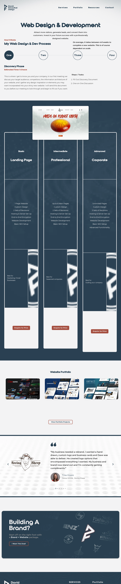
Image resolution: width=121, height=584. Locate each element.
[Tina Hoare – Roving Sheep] (55, 477)
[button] (69, 7)
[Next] (113, 464)
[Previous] (8, 464)
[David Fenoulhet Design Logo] (10, 8)
